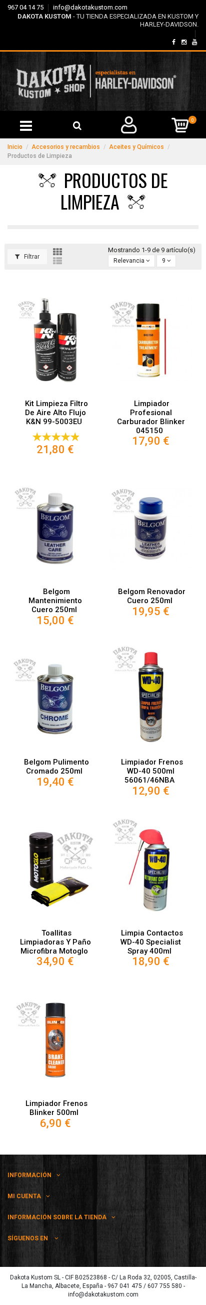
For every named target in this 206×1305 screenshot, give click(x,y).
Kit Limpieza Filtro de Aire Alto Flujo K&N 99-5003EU (56, 412)
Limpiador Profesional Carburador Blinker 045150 (151, 417)
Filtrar (31, 256)
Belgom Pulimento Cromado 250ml (56, 767)
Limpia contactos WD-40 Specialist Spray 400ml (151, 942)
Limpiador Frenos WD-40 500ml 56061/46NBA (151, 771)
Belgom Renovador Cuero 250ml (152, 596)
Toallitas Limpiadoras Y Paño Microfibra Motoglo (55, 942)
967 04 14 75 (26, 7)
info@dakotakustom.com (90, 7)
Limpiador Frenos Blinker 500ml (56, 1108)
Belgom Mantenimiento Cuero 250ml (55, 600)
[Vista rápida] (56, 392)
